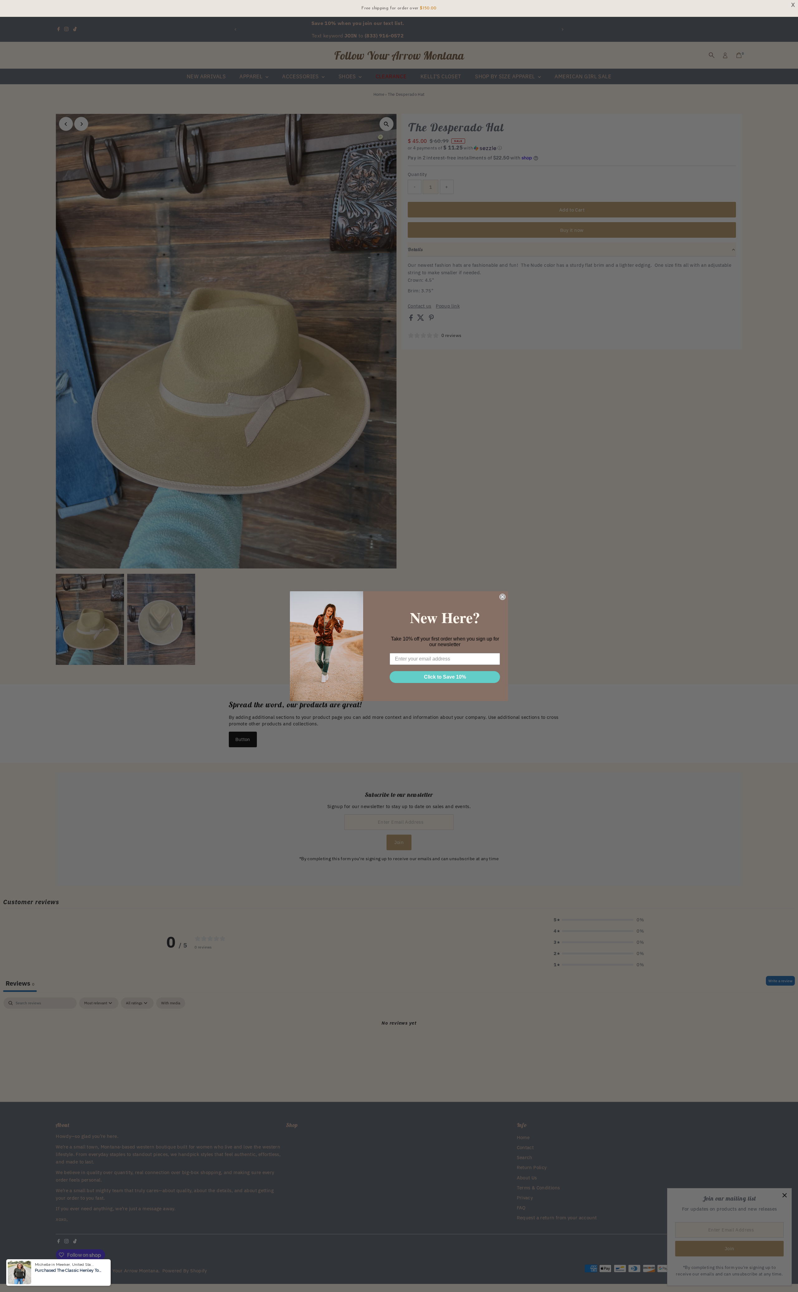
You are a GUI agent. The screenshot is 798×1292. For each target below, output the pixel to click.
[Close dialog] (502, 597)
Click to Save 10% (445, 677)
